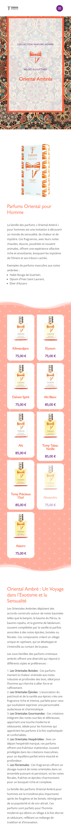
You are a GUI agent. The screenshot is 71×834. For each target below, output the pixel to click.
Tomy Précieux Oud (21, 496)
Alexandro (50, 497)
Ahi (20, 446)
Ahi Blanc (50, 397)
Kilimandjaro (21, 349)
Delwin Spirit (20, 397)
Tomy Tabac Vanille (50, 447)
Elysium (50, 349)
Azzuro (20, 546)
